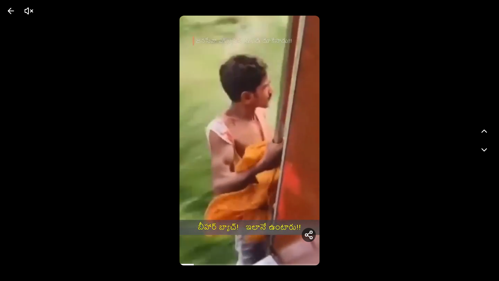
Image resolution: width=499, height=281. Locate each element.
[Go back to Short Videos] (11, 11)
